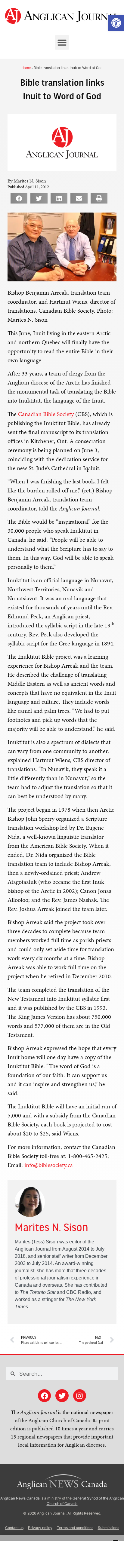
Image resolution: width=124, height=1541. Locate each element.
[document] (62, 770)
